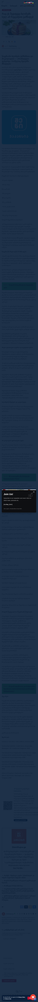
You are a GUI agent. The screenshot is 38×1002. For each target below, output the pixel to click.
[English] (28, 2)
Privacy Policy (21, 997)
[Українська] (33, 2)
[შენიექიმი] (33, 997)
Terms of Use (8, 998)
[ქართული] (29, 2)
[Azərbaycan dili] (26, 2)
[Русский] (31, 2)
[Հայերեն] (24, 2)
